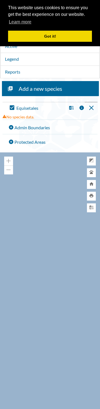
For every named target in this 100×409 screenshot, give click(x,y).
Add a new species (40, 88)
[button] (71, 108)
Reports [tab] (12, 71)
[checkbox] (37, 108)
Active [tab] (11, 46)
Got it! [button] (50, 36)
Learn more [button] (20, 22)
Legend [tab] (12, 59)
